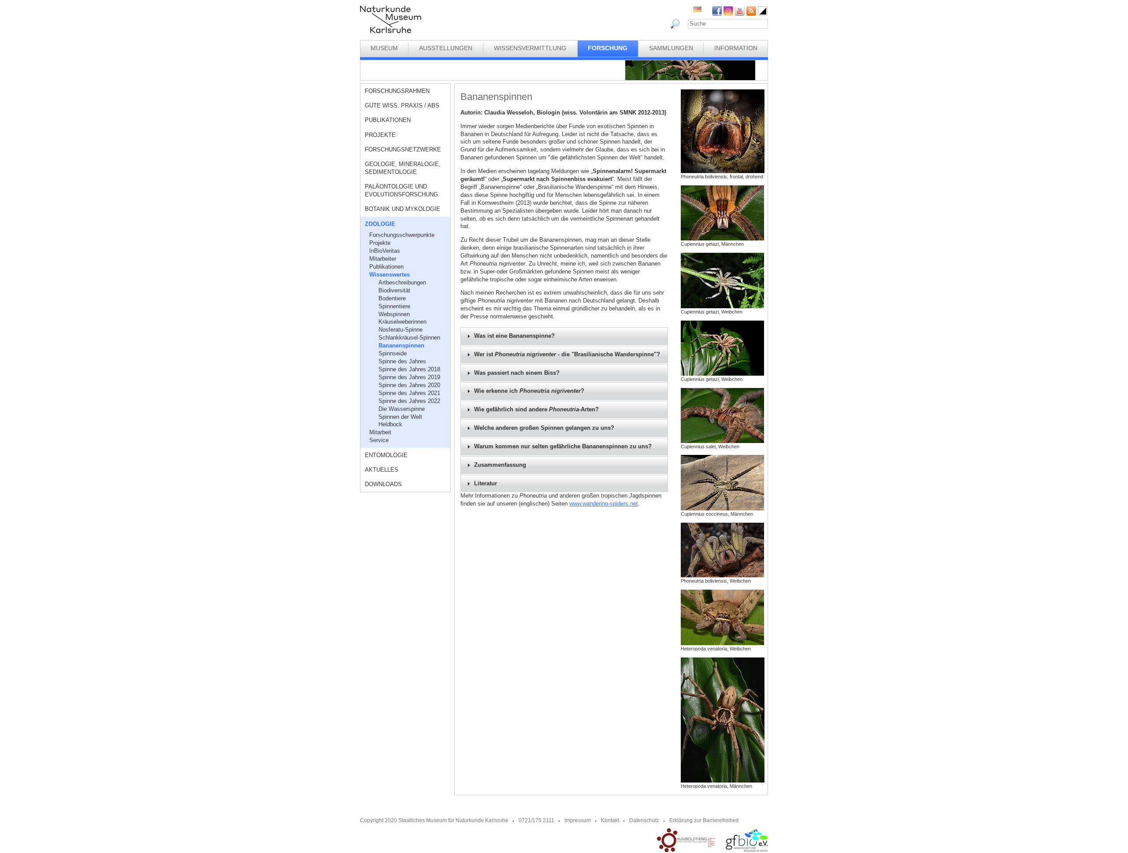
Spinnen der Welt (400, 417)
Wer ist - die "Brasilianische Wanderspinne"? (567, 354)
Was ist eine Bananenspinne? (514, 336)
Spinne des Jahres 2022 (409, 401)
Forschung (607, 48)
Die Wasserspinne (401, 409)
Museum (384, 48)
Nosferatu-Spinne (400, 329)
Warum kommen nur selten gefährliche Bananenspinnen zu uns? (563, 446)
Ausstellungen (445, 48)
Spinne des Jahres (402, 361)
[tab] (564, 336)
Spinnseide (392, 353)
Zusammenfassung (500, 465)
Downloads (383, 484)
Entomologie (386, 455)
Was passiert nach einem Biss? (517, 373)
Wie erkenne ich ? (529, 391)
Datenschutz (644, 820)
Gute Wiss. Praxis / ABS (402, 105)
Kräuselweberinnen (402, 321)
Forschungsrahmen (397, 91)
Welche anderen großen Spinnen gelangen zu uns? (544, 428)
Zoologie (380, 224)
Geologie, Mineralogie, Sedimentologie (403, 168)
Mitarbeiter (382, 258)
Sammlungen (671, 48)
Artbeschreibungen (402, 282)
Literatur (485, 483)
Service (379, 440)
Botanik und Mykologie (402, 209)
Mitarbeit (380, 432)
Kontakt (610, 820)
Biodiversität (394, 290)
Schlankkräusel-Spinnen (409, 337)
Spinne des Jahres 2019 (409, 377)
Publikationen (388, 120)
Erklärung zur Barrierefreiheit (703, 820)
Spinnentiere (394, 306)
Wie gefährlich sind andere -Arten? (536, 409)
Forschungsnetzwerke (403, 149)
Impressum (577, 820)
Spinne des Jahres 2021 (409, 393)
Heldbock (390, 424)
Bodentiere (392, 298)
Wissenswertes (389, 274)
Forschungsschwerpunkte (401, 235)
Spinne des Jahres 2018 (409, 369)
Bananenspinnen (401, 345)
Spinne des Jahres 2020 (409, 385)
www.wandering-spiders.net (603, 503)
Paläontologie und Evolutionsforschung (401, 190)
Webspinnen (394, 314)
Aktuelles (381, 469)
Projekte (380, 135)
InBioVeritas (384, 250)
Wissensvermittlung (530, 48)
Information (735, 48)
